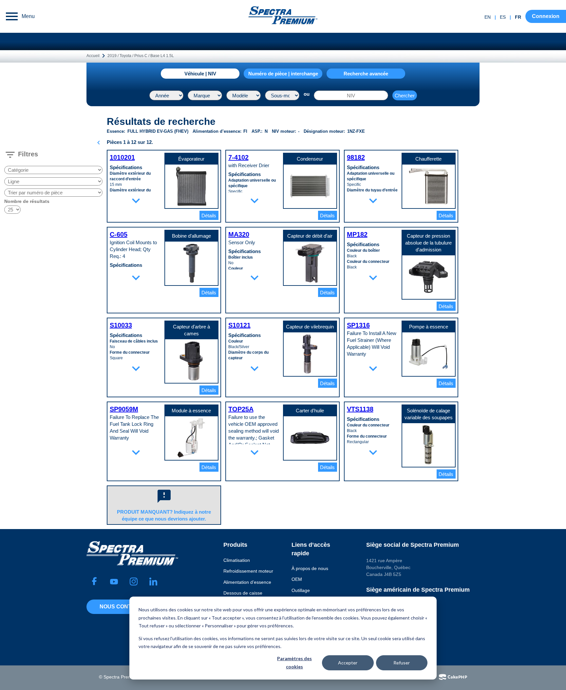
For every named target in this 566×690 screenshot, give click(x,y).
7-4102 (238, 157)
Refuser (401, 662)
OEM (297, 579)
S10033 (121, 325)
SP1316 (358, 325)
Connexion (545, 16)
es (503, 17)
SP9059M (124, 409)
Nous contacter (125, 606)
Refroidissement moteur (248, 571)
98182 (356, 157)
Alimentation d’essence (247, 582)
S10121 (239, 325)
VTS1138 (360, 409)
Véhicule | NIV (200, 73)
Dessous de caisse (242, 593)
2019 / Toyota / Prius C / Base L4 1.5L (140, 55)
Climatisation (236, 560)
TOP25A (241, 409)
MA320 (238, 234)
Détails (208, 215)
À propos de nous (310, 568)
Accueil (93, 55)
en (487, 17)
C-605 (118, 234)
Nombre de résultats (26, 201)
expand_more (136, 200)
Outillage (301, 590)
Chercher (405, 95)
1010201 (122, 157)
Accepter (347, 662)
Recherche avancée (366, 73)
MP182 (357, 234)
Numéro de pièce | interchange (283, 73)
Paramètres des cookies (294, 662)
